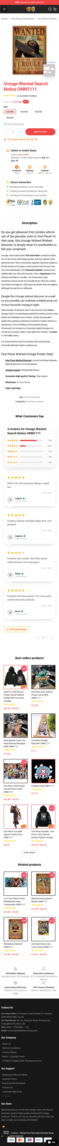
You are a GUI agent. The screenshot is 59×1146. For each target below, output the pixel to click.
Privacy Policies (9, 1052)
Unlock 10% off (6, 1132)
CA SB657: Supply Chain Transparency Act (22, 1061)
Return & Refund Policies (13, 1083)
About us (6, 1044)
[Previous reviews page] (38, 637)
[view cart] (55, 9)
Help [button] (53, 1142)
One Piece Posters (47, 18)
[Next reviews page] (52, 637)
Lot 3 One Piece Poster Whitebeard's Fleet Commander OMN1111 (14, 901)
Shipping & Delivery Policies (14, 1074)
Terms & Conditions (11, 1048)
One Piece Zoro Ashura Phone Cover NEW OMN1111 (42, 695)
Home (4, 18)
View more (29, 853)
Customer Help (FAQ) (12, 1091)
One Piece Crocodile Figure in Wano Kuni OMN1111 (13, 834)
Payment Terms (9, 1079)
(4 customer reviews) (27, 96)
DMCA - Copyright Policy (13, 1056)
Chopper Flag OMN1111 (42, 786)
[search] (50, 9)
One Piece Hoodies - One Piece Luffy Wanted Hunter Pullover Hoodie (42, 834)
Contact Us (7, 1087)
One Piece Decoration (22, 18)
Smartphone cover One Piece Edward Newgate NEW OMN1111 (14, 743)
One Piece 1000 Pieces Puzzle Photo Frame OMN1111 (14, 789)
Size (6, 107)
